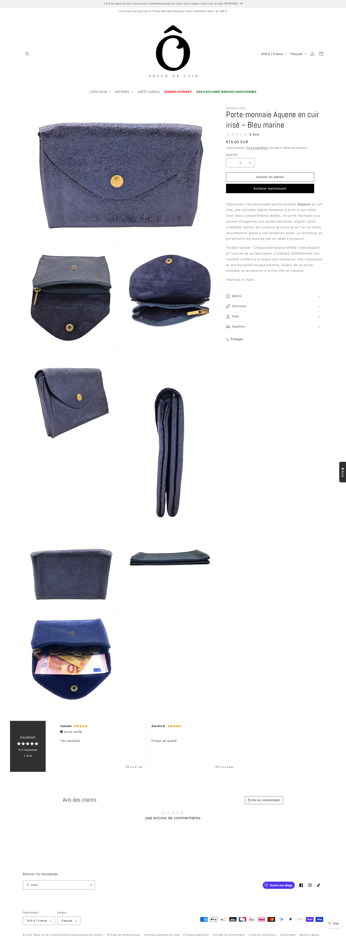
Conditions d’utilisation (262, 934)
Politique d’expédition (196, 934)
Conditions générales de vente (161, 934)
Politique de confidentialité (229, 934)
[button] (27, 53)
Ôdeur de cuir (41, 934)
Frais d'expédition (257, 147)
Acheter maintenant (270, 188)
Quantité (231, 154)
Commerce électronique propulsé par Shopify (76, 934)
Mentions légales (309, 934)
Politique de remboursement (123, 934)
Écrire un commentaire (264, 800)
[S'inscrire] (90, 885)
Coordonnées (288, 934)
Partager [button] (237, 339)
